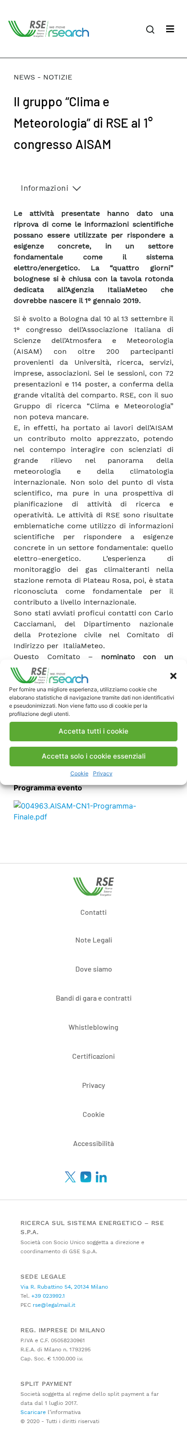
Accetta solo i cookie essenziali (94, 756)
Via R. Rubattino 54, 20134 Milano (64, 1287)
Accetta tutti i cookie (93, 731)
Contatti (93, 912)
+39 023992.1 (47, 1296)
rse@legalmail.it (53, 1305)
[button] (173, 675)
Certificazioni (93, 1056)
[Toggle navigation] (170, 29)
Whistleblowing (93, 1026)
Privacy (103, 773)
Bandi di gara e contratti (94, 997)
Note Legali (93, 939)
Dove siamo (93, 968)
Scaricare (33, 1412)
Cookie (79, 773)
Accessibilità (93, 1143)
